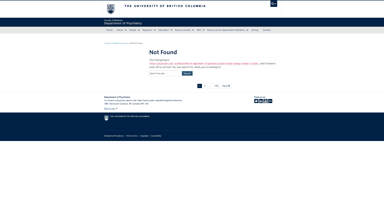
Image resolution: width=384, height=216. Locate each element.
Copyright (144, 136)
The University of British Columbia (110, 9)
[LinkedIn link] (261, 102)
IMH (199, 30)
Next (225, 85)
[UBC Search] (273, 3)
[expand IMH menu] (204, 30)
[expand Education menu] (171, 30)
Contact (267, 30)
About (120, 30)
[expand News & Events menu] (193, 30)
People (132, 30)
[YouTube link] (266, 102)
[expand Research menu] (155, 30)
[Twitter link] (256, 102)
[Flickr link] (270, 102)
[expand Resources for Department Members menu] (247, 30)
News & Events (182, 30)
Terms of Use (131, 136)
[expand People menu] (139, 30)
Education (163, 30)
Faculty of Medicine (113, 43)
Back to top (110, 108)
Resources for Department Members (226, 30)
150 (217, 85)
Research (147, 30)
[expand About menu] (126, 30)
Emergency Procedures (113, 136)
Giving (255, 30)
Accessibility (156, 136)
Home (109, 30)
